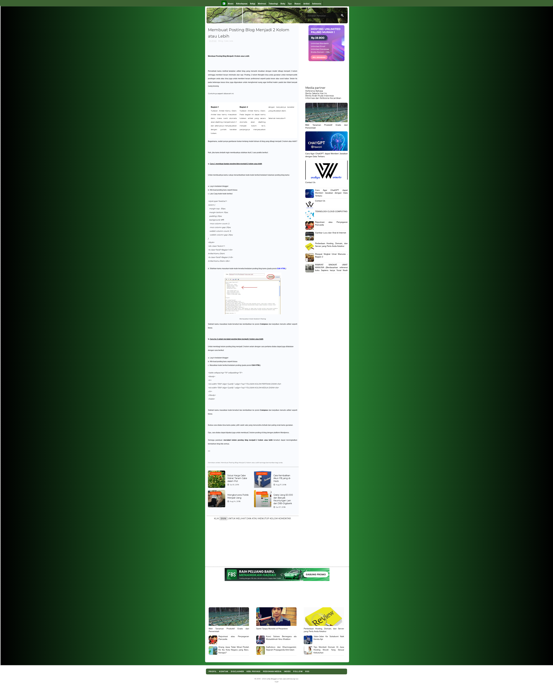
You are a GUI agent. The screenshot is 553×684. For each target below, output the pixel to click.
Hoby (283, 3)
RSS (307, 671)
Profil (213, 671)
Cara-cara (228, 41)
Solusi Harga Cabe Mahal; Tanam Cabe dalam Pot (237, 478)
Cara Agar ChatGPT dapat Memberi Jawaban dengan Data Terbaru (331, 193)
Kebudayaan (241, 3)
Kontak (223, 671)
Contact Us (310, 182)
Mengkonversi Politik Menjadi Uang (238, 496)
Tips (290, 3)
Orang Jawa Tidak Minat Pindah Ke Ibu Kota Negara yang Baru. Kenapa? (233, 650)
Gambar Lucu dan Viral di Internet (330, 233)
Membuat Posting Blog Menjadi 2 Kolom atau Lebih (228, 56)
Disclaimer (237, 671)
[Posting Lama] (294, 526)
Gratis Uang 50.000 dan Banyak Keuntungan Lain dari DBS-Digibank (283, 499)
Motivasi (262, 3)
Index (287, 671)
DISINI (223, 518)
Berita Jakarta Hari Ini (316, 93)
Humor (298, 3)
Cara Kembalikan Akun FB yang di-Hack (282, 478)
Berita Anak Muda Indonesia (319, 95)
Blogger (274, 679)
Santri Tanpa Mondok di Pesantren (272, 628)
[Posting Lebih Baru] (210, 526)
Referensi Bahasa (314, 91)
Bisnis (230, 3)
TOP (277, 682)
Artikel (306, 3)
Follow (298, 671)
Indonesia (316, 3)
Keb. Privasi (253, 671)
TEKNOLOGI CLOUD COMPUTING (331, 211)
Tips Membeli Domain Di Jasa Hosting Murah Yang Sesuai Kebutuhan (329, 650)
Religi (252, 3)
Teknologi (273, 3)
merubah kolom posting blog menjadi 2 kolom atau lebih (248, 440)
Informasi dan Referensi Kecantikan (323, 98)
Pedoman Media (272, 671)
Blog (220, 41)
